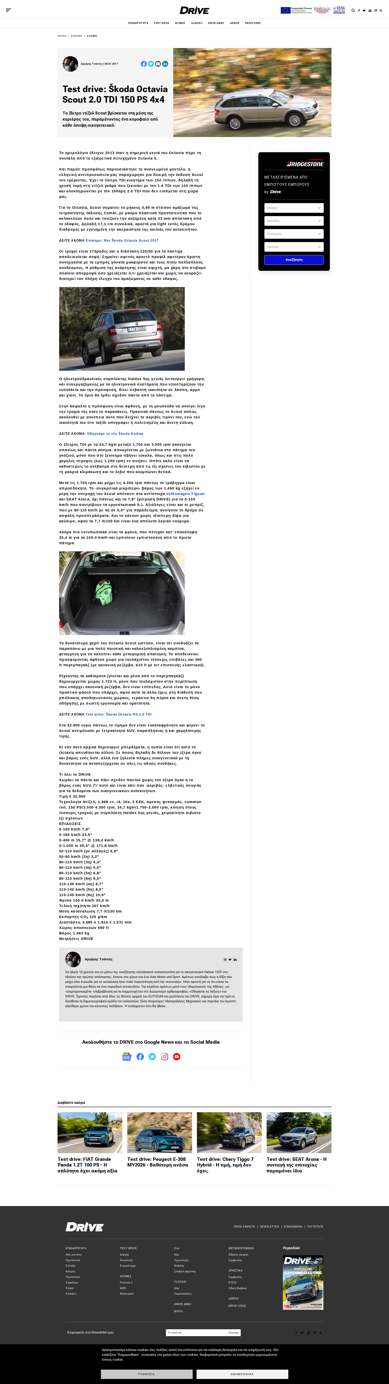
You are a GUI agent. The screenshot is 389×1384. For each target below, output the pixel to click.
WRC (123, 1288)
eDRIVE (234, 23)
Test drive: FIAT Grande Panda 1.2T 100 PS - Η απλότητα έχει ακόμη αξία (88, 1165)
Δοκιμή (92, 36)
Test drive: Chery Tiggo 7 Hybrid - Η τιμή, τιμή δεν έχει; (225, 1165)
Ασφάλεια (72, 1282)
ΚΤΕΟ (232, 1282)
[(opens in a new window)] (360, 10)
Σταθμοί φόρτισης (185, 1271)
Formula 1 (126, 1282)
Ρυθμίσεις (146, 1374)
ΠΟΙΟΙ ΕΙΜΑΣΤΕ (244, 1226)
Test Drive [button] (128, 1248)
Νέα (176, 1254)
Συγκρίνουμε (128, 1265)
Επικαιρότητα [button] (76, 1248)
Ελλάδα (71, 1265)
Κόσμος (70, 1271)
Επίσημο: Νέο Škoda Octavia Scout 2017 (122, 240)
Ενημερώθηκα (242, 1374)
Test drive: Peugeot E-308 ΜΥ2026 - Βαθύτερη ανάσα (157, 1162)
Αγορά (70, 1288)
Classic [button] (180, 1281)
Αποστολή (126, 1260)
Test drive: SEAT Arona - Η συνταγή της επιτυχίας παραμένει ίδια (297, 1165)
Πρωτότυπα (73, 1260)
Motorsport (127, 1293)
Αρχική (62, 36)
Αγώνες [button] (125, 1276)
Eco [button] (177, 1248)
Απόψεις (71, 1293)
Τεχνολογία (73, 1276)
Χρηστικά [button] (236, 1270)
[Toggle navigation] (8, 10)
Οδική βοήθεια (238, 1288)
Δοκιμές (77, 36)
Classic (196, 23)
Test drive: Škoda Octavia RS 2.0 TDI (119, 714)
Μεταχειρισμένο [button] (241, 1248)
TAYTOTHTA (315, 1226)
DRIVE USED (253, 23)
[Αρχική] (194, 10)
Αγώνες (180, 23)
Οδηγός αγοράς (238, 1254)
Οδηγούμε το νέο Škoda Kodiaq (115, 433)
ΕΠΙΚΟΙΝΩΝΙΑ (293, 1226)
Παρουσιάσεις (183, 1293)
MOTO (178, 1311)
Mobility (179, 1265)
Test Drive (161, 23)
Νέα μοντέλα (74, 1254)
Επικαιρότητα (138, 23)
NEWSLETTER (269, 1226)
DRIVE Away (216, 23)
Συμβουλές (235, 1260)
